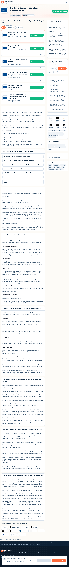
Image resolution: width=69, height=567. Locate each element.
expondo (63, 130)
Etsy (54, 167)
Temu (57, 169)
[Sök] (63, 2)
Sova (49, 132)
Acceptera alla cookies (58, 560)
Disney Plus (63, 165)
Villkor (55, 552)
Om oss (38, 552)
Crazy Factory (56, 165)
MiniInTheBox (61, 133)
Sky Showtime (51, 169)
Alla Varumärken (7, 539)
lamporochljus (59, 132)
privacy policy (51, 72)
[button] (3, 27)
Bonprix (50, 165)
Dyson (50, 167)
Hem (1, 539)
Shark (55, 137)
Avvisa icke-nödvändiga (44, 560)
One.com (58, 167)
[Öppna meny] (66, 2)
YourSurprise (55, 135)
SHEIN (63, 167)
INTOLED (50, 135)
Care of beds (51, 130)
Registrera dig (62, 68)
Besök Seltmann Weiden (61, 11)
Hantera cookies (32, 560)
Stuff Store (50, 137)
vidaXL (60, 130)
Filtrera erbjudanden (6, 25)
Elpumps (60, 135)
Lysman (55, 130)
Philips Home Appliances (53, 133)
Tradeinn (61, 169)
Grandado (53, 132)
